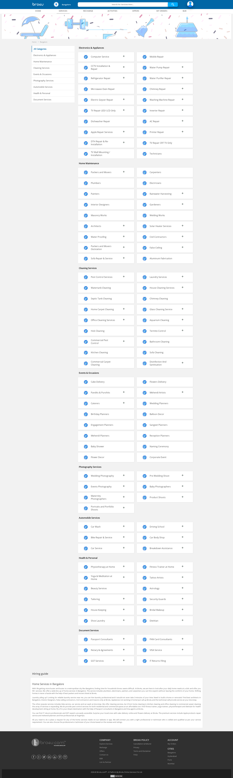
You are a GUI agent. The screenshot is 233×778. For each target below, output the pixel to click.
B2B (101, 758)
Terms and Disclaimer (142, 751)
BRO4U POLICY (141, 740)
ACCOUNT (173, 740)
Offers (102, 751)
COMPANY (105, 740)
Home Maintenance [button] (42, 61)
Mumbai (171, 763)
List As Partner (105, 762)
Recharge (103, 747)
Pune (170, 760)
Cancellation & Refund (142, 744)
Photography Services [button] (43, 80)
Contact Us (104, 754)
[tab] (38, 11)
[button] (65, 4)
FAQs (135, 754)
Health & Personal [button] (41, 93)
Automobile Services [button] (42, 87)
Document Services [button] (42, 99)
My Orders (172, 744)
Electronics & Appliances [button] (44, 55)
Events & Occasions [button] (42, 74)
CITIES (171, 748)
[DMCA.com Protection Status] (116, 776)
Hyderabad (172, 756)
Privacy (136, 747)
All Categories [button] (40, 49)
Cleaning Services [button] (41, 68)
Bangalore (66, 4)
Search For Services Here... (123, 4)
